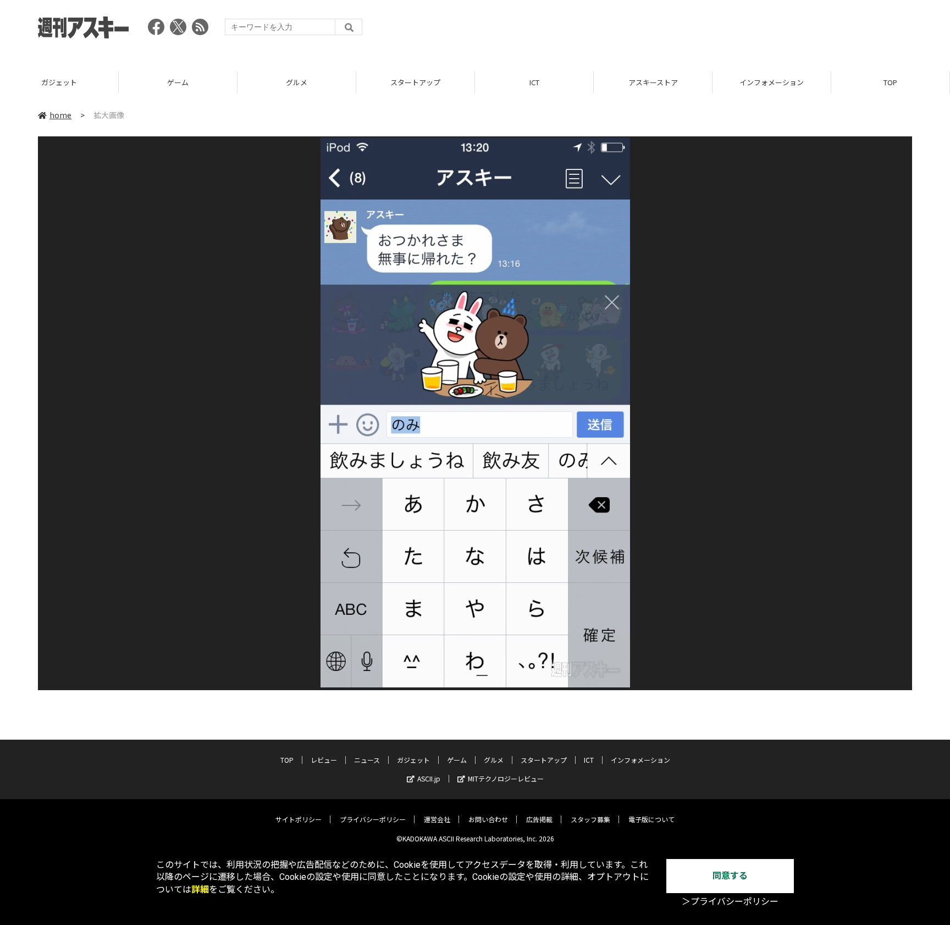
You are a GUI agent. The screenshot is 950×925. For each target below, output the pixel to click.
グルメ (296, 82)
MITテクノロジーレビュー (506, 778)
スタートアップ (415, 82)
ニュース (367, 759)
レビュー (324, 759)
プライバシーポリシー (373, 819)
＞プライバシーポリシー (730, 901)
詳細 (200, 889)
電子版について (651, 819)
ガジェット (59, 82)
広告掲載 (539, 819)
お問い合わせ (488, 819)
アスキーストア (653, 82)
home (60, 114)
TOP (890, 82)
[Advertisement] (712, 30)
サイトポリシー (298, 819)
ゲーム (178, 82)
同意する (730, 876)
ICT (534, 82)
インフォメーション (771, 82)
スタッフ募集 (590, 819)
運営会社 (437, 819)
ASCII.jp (428, 778)
